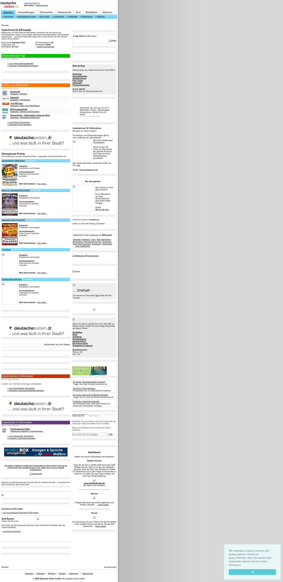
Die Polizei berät (80, 343)
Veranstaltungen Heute (27, 16)
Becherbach (78, 242)
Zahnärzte (77, 337)
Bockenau (107, 242)
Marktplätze (91, 12)
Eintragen (40, 573)
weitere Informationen (45, 47)
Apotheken (77, 332)
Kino (78, 12)
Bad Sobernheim (104, 239)
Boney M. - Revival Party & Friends (16, 190)
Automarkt (77, 83)
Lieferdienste (59, 16)
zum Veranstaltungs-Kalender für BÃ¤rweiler (20, 513)
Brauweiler (96, 244)
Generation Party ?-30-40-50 (13, 220)
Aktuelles (8, 12)
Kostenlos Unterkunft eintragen (86, 401)
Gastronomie (64, 12)
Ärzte (75, 334)
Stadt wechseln (42, 5)
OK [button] (252, 572)
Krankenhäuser (79, 339)
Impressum (73, 573)
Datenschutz (87, 573)
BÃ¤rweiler (5, 25)
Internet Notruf (79, 341)
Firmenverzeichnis (81, 85)
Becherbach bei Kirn (93, 242)
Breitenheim (107, 244)
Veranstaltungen (26, 12)
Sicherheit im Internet (82, 346)
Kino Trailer (44, 16)
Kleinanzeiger (87, 16)
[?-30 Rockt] (10, 274)
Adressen (107, 12)
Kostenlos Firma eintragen (84, 388)
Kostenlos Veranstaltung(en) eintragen (89, 382)
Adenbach (86, 239)
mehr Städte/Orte (82, 246)
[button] (242, 565)
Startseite (29, 573)
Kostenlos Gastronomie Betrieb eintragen (90, 395)
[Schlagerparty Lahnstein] (10, 304)
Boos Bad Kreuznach (82, 244)
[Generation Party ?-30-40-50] (10, 245)
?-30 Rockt (6, 250)
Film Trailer (78, 81)
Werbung (51, 573)
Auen (93, 239)
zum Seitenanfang (110, 567)
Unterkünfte (72, 16)
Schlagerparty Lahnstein (12, 279)
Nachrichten (8, 16)
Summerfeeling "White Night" (13, 161)
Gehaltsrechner (79, 78)
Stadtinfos (101, 16)
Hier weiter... (42, 184)
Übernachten (46, 12)
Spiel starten (103, 505)
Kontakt (62, 573)
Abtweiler (77, 239)
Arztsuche (77, 74)
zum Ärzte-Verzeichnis (12, 531)
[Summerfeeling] (10, 185)
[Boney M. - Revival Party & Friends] (10, 215)
